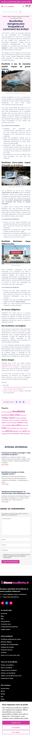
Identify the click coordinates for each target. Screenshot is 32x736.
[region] (16, 719)
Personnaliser (16, 727)
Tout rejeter (16, 732)
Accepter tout (16, 722)
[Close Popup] (28, 341)
